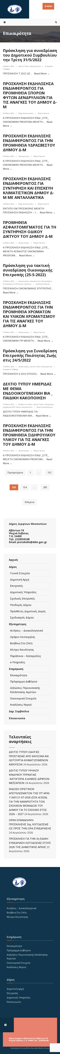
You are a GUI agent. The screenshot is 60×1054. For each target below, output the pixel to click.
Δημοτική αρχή (15, 988)
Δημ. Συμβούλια (19, 711)
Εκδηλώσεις (49, 404)
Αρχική (13, 559)
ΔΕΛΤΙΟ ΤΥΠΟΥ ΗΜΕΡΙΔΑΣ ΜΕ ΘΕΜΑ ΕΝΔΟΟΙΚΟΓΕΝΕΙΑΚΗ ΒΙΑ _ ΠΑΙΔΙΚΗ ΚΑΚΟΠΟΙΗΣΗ (28, 390)
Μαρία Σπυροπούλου (45, 407)
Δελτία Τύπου (23, 66)
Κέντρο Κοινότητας (22, 649)
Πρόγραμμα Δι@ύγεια (23, 681)
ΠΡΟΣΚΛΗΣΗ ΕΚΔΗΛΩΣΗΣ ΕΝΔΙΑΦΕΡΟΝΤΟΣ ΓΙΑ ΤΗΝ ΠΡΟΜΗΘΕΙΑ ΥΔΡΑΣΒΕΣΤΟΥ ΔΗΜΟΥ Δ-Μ (29, 142)
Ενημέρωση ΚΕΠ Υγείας (12, 407)
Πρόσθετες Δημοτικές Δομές (28, 611)
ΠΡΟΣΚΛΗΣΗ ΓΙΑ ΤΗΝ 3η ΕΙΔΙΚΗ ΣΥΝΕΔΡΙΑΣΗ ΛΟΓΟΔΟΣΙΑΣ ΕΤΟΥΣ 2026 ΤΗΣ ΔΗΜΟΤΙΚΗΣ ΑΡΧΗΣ (30, 843)
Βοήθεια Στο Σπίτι (21, 643)
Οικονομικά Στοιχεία (23, 698)
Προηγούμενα (15, 472)
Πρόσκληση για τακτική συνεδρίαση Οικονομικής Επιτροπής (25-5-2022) (28, 270)
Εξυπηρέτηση (17, 624)
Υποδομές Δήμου (20, 605)
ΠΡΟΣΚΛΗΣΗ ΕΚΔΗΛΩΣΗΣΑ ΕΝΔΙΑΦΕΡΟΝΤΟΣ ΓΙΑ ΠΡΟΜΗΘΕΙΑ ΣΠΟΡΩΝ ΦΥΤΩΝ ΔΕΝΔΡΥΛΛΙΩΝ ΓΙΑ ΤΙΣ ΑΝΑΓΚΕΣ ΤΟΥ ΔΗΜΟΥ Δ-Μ (30, 95)
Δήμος (13, 567)
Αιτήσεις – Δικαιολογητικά (26, 630)
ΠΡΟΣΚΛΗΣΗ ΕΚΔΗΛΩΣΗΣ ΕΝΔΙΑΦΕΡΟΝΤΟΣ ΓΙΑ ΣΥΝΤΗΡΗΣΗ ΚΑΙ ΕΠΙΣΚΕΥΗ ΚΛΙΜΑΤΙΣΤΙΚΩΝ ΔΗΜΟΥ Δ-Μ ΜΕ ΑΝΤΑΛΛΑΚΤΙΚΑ (28, 188)
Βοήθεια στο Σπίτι (25, 404)
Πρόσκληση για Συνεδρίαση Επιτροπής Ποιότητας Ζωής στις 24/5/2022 (30, 355)
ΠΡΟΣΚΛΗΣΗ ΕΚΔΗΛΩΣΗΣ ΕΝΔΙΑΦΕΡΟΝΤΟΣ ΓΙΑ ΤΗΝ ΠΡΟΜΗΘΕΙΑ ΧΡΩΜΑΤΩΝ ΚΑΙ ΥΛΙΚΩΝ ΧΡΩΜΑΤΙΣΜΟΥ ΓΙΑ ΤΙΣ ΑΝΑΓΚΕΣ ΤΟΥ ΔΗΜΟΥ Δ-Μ (29, 314)
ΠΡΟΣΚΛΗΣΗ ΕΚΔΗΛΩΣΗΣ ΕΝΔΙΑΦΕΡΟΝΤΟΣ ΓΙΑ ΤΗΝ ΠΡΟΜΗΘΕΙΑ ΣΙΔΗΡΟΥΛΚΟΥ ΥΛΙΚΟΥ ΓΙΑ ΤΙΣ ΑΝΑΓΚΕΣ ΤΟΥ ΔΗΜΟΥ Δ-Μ (29, 435)
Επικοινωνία (17, 718)
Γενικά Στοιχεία (20, 573)
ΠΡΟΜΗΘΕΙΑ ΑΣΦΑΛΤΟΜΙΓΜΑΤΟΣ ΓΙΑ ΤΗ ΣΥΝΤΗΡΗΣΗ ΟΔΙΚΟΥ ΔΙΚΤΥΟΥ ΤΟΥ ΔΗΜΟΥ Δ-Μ (29, 229)
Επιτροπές (16, 586)
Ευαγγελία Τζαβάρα (10, 369)
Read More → (42, 73)
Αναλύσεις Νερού (21, 704)
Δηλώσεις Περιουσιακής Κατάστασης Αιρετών (25, 690)
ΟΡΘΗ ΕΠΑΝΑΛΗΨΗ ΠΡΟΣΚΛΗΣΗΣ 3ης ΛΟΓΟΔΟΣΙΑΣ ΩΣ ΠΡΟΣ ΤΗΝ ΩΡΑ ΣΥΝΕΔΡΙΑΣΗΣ (30, 824)
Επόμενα (29, 502)
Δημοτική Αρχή (19, 579)
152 (49, 472)
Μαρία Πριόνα (43, 113)
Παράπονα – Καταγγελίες (25, 656)
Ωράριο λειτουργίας (22, 637)
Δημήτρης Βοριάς (43, 284)
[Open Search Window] (55, 22)
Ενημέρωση (16, 669)
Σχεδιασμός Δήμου (22, 617)
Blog (20, 113)
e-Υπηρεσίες (17, 662)
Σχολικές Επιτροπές (22, 598)
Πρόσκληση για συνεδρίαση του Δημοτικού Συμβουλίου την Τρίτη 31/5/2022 (30, 55)
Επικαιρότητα (35, 66)
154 (25, 487)
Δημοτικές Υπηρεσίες (23, 592)
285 (45, 487)
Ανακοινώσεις (28, 113)
